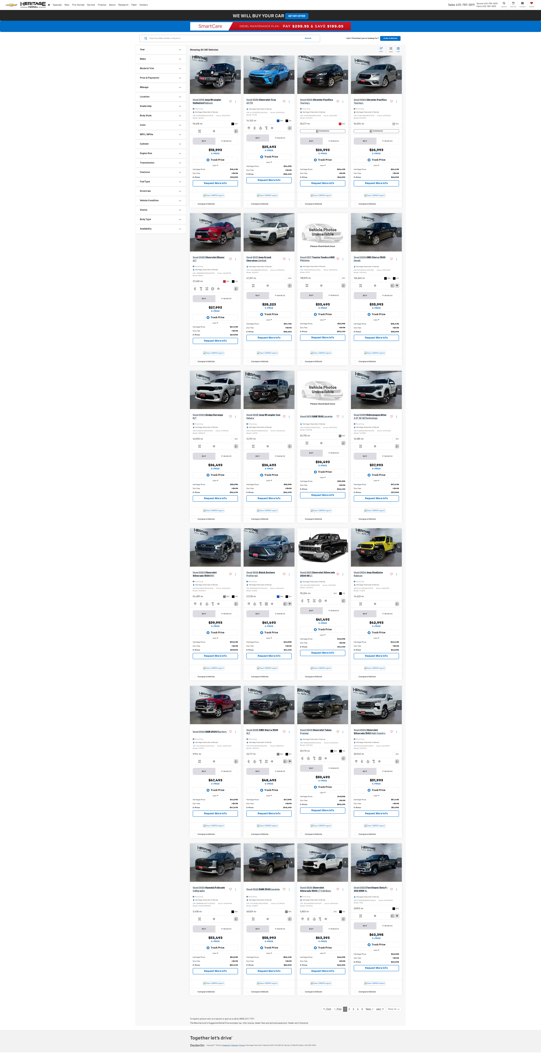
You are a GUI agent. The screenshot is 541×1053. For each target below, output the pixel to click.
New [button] (67, 5)
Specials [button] (57, 5)
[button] (238, 75)
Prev (338, 1009)
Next (369, 1009)
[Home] (48, 5)
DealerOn (226, 1045)
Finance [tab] (226, 141)
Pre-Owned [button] (78, 5)
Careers (143, 5)
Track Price (217, 160)
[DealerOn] (197, 1045)
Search (308, 38)
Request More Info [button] (215, 183)
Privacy (242, 1045)
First (328, 1009)
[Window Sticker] (397, 286)
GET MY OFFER (296, 16)
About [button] (112, 5)
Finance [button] (102, 5)
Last (379, 1009)
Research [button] (123, 5)
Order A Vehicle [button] (390, 38)
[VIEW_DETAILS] (322, 232)
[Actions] (235, 101)
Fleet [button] (134, 5)
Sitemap (234, 1045)
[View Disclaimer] (214, 131)
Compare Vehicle (206, 204)
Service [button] (91, 5)
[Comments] (236, 131)
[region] (215, 173)
